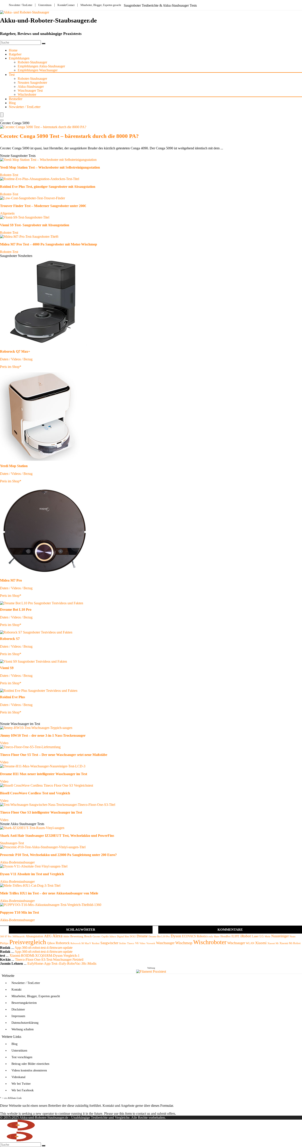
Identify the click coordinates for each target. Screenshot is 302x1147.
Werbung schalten (22, 1029)
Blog (12, 103)
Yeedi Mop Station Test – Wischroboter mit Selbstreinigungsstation (50, 167)
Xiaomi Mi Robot (290, 943)
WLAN (250, 943)
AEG (48, 936)
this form (125, 1113)
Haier (217, 936)
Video (4, 743)
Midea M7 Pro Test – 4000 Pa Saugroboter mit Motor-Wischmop (48, 244)
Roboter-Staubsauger (32, 62)
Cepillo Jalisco (108, 936)
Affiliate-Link (15, 1098)
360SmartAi (18, 936)
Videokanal (18, 1077)
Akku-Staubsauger (31, 86)
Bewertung (76, 936)
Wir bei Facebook (22, 1090)
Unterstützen (45, 5)
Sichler (122, 943)
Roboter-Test (9, 175)
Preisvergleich (27, 941)
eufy (210, 936)
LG (262, 936)
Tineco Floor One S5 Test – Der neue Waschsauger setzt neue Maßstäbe (53, 755)
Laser (255, 936)
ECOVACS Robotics (195, 936)
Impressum (18, 1016)
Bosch (88, 936)
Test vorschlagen (21, 1057)
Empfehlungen (19, 58)
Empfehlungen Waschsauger (37, 70)
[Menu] (2, 114)
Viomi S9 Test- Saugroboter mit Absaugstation (34, 225)
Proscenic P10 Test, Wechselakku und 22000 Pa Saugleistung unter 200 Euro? (58, 855)
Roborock (63, 943)
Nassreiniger (280, 936)
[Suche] (43, 43)
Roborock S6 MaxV (81, 943)
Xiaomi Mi (273, 943)
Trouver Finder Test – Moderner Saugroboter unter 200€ (43, 206)
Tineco (130, 943)
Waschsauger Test (30, 90)
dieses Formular (162, 1105)
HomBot (225, 936)
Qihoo (51, 943)
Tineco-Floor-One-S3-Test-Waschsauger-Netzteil (49, 959)
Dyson (176, 936)
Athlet (66, 936)
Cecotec (97, 936)
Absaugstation (34, 936)
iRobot (245, 936)
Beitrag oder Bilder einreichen (30, 1063)
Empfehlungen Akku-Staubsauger (41, 66)
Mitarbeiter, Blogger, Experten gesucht (100, 5)
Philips (4, 943)
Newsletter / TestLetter (20, 5)
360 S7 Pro (5, 936)
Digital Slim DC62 (126, 936)
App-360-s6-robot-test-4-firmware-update (44, 947)
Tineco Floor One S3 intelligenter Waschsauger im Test (41, 812)
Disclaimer (18, 1009)
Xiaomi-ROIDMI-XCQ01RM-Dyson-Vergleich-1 (45, 955)
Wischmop (183, 943)
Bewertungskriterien (24, 1002)
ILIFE (235, 936)
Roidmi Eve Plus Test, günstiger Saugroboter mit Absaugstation (47, 186)
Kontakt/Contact (66, 5)
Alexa (57, 936)
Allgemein (7, 213)
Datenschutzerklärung (24, 1022)
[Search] (2, 120)
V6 (137, 943)
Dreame (142, 936)
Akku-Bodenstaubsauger (17, 862)
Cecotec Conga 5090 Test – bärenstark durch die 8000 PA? (69, 136)
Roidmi (95, 943)
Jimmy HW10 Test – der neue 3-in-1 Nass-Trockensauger (43, 735)
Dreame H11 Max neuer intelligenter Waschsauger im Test (43, 774)
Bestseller (15, 99)
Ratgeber (15, 54)
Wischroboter (27, 94)
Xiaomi (261, 943)
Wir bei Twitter (21, 1083)
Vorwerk (150, 943)
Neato (293, 936)
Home (13, 50)
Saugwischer (109, 943)
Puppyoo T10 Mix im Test (19, 912)
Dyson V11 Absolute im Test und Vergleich (32, 874)
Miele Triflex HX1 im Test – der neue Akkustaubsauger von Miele (49, 893)
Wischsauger (236, 943)
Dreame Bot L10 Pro (159, 936)
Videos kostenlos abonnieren (29, 1070)
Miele (267, 936)
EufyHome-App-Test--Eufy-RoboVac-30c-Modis (61, 963)
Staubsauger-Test (12, 843)
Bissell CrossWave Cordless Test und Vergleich (35, 793)
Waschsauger (165, 943)
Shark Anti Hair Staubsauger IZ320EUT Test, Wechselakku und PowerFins (57, 835)
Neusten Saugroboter (32, 82)
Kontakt (16, 989)
